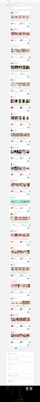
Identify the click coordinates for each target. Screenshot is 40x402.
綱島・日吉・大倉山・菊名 (17, 360)
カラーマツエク (23, 366)
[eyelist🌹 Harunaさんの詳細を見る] (20, 221)
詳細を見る (28, 26)
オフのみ (8, 367)
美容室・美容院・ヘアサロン (8, 387)
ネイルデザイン (12, 391)
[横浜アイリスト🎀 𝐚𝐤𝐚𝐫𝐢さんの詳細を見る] (20, 19)
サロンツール (20, 391)
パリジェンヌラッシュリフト (15, 369)
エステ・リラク (21, 382)
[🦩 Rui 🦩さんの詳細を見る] (20, 120)
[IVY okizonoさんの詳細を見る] (20, 338)
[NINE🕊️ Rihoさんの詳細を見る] (20, 254)
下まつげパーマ (24, 369)
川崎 (25, 360)
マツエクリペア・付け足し (12, 367)
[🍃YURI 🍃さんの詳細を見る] (20, 103)
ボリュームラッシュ (17, 366)
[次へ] (24, 348)
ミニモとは (19, 387)
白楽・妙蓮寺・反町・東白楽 (10, 360)
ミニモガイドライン (20, 393)
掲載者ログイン (20, 392)
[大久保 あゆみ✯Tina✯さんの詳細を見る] (20, 237)
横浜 (14, 360)
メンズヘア (12, 388)
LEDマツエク (30, 366)
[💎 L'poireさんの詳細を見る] (20, 204)
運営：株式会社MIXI (20, 388)
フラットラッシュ (11, 366)
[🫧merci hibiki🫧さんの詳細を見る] (20, 170)
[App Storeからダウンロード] (27, 390)
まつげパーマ (9, 369)
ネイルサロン (12, 382)
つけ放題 (27, 366)
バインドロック (14, 366)
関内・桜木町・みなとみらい (22, 360)
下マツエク (25, 366)
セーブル (20, 366)
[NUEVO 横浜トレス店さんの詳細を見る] (20, 288)
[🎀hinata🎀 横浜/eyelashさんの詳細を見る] (20, 322)
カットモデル (12, 393)
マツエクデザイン (12, 392)
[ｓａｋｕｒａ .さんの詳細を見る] (20, 271)
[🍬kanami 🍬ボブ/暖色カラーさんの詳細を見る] (20, 154)
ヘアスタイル (12, 387)
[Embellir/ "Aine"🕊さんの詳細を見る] (20, 305)
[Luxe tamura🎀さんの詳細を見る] (20, 137)
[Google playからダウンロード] (31, 390)
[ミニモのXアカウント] (19, 399)
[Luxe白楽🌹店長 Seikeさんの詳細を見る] (20, 36)
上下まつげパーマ (27, 369)
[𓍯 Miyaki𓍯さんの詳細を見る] (20, 86)
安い (8, 371)
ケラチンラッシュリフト (20, 369)
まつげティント (30, 369)
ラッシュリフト (12, 369)
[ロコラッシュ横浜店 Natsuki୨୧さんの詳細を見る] (20, 53)
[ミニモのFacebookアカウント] (20, 399)
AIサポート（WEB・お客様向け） (21, 397)
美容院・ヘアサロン (9, 382)
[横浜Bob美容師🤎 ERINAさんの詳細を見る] (20, 70)
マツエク (8, 366)
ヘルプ (19, 396)
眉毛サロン (18, 382)
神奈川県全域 (27, 360)
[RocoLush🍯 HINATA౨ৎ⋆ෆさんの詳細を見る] (20, 187)
